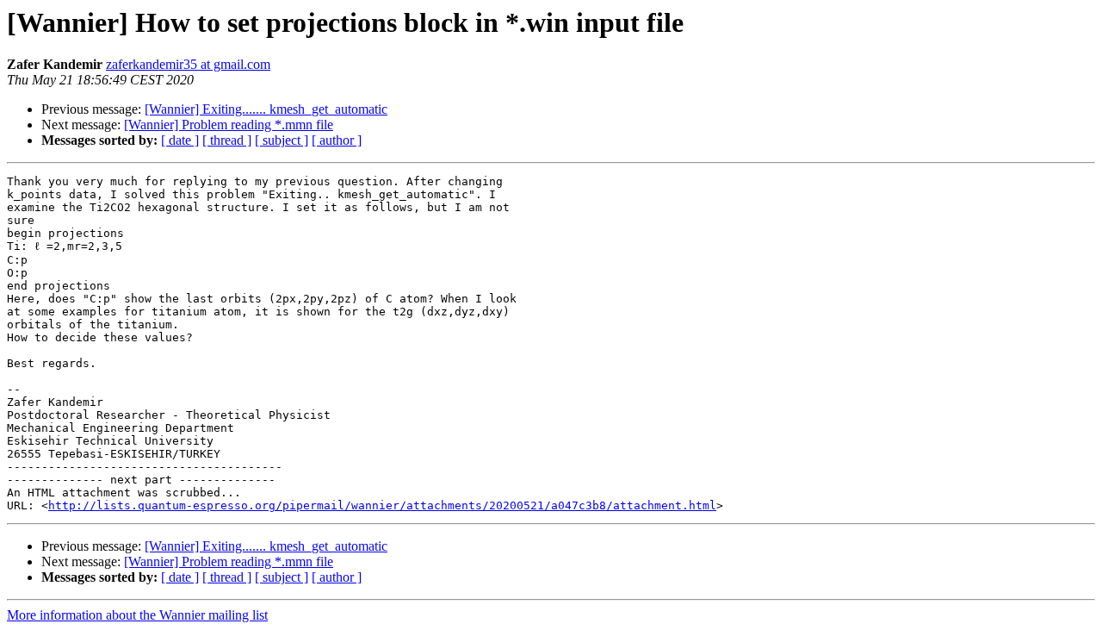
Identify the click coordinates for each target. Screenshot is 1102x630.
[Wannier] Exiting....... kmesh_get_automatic (266, 109)
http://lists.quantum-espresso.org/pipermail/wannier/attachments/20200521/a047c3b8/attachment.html (382, 505)
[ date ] (180, 140)
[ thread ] (226, 140)
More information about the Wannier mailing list (137, 615)
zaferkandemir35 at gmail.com (188, 64)
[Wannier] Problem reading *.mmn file (228, 124)
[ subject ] (281, 140)
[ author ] (337, 140)
